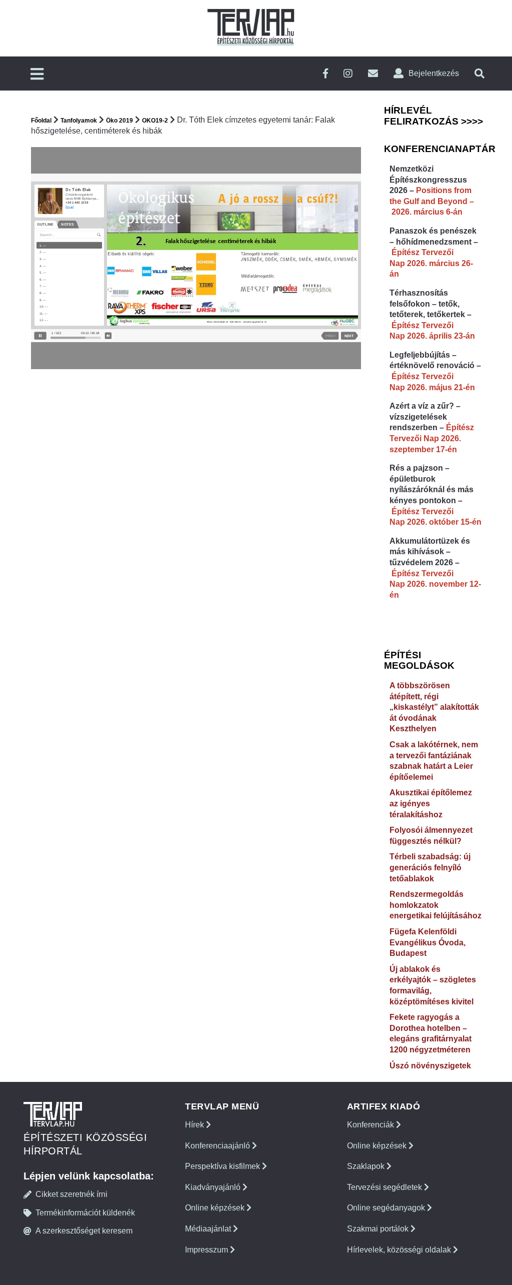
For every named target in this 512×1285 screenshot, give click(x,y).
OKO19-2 (155, 120)
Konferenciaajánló (218, 1145)
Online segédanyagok (387, 1207)
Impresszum (207, 1249)
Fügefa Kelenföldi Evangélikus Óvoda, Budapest (428, 942)
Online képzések (215, 1207)
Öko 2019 (119, 120)
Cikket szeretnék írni (72, 1194)
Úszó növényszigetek (430, 1065)
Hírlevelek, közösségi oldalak (400, 1249)
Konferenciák (371, 1124)
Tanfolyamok (78, 120)
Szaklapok (366, 1166)
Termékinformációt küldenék (85, 1212)
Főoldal (41, 120)
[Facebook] (325, 74)
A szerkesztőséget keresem (84, 1230)
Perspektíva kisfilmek (223, 1166)
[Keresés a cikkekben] (479, 74)
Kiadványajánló (213, 1187)
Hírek (195, 1124)
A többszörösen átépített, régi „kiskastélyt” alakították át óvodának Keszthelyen (434, 707)
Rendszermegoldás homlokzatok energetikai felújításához (436, 905)
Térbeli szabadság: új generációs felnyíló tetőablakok (430, 867)
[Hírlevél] (373, 74)
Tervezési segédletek (385, 1187)
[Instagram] (348, 74)
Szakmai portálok (378, 1228)
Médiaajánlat (209, 1228)
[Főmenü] (37, 75)
